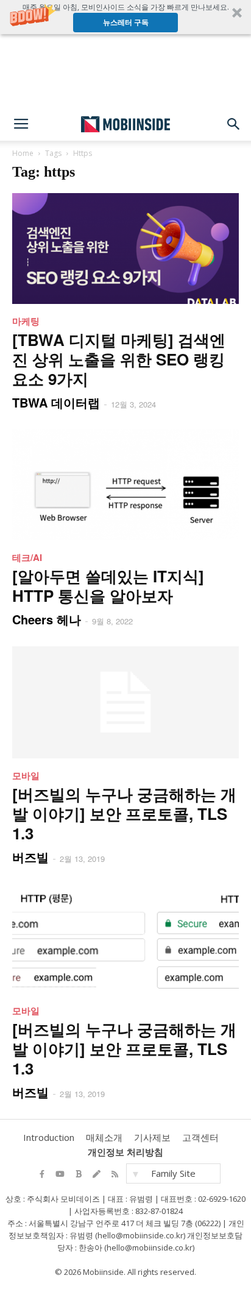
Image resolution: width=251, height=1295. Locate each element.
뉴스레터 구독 (126, 22)
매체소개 (104, 1137)
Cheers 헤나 (46, 619)
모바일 (26, 775)
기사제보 (152, 1137)
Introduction (48, 1137)
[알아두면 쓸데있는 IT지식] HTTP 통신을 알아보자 (108, 586)
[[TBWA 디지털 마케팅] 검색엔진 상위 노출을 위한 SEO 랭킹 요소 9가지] (125, 248)
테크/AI (27, 557)
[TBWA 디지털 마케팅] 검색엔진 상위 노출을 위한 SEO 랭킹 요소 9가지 (118, 359)
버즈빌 (30, 857)
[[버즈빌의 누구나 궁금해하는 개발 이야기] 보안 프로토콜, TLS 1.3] (125, 702)
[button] (125, 17)
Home (23, 153)
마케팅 (26, 321)
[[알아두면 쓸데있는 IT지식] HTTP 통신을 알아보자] (125, 484)
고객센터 (200, 1137)
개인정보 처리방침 (125, 1151)
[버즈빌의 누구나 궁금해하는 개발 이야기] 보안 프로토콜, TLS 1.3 (124, 813)
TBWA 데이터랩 (56, 402)
